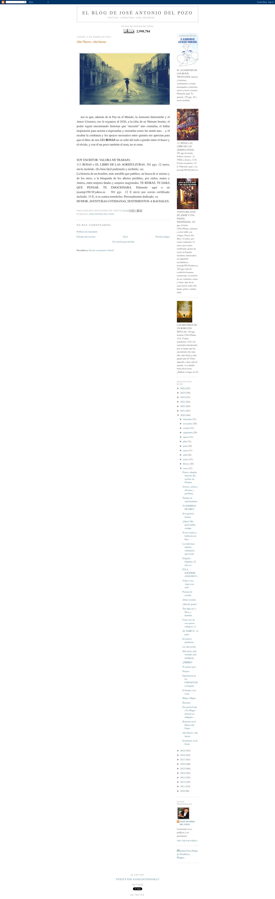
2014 (182, 773)
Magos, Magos (189, 698)
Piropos (185, 671)
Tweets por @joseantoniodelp (137, 879)
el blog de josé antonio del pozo (137, 13)
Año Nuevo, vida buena (91, 41)
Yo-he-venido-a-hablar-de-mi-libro (189, 536)
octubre (186, 428)
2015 (182, 768)
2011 (182, 786)
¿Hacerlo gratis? (189, 604)
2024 (182, 397)
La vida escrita (189, 646)
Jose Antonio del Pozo (101, 214)
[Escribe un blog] (132, 210)
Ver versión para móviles (123, 241)
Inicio (125, 236)
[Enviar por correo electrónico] (130, 210)
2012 (182, 781)
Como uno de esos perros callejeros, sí (189, 623)
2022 (182, 406)
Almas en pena (189, 599)
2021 (182, 410)
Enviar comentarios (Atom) (101, 250)
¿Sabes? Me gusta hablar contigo (189, 525)
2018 (182, 755)
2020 (182, 415)
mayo (185, 450)
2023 (182, 401)
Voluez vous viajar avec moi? (188, 584)
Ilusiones (186, 702)
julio (185, 441)
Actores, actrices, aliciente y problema (190, 490)
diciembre (187, 419)
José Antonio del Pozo (187, 823)
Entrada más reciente (86, 236)
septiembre (188, 432)
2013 (182, 777)
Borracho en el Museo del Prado (189, 725)
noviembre (188, 423)
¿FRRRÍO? (187, 662)
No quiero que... (189, 666)
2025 (182, 392)
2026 (182, 388)
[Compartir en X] (135, 210)
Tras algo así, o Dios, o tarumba (189, 612)
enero (186, 468)
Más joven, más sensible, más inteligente (189, 654)
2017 (182, 759)
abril (185, 454)
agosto (186, 436)
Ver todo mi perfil (187, 841)
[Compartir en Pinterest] (141, 210)
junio (185, 445)
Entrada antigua (163, 236)
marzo (186, 459)
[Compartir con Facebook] (138, 210)
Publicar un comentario (87, 231)
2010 (182, 790)
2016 (182, 764)
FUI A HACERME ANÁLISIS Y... (190, 573)
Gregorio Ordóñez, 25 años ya (189, 561)
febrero (186, 463)
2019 (182, 750)
